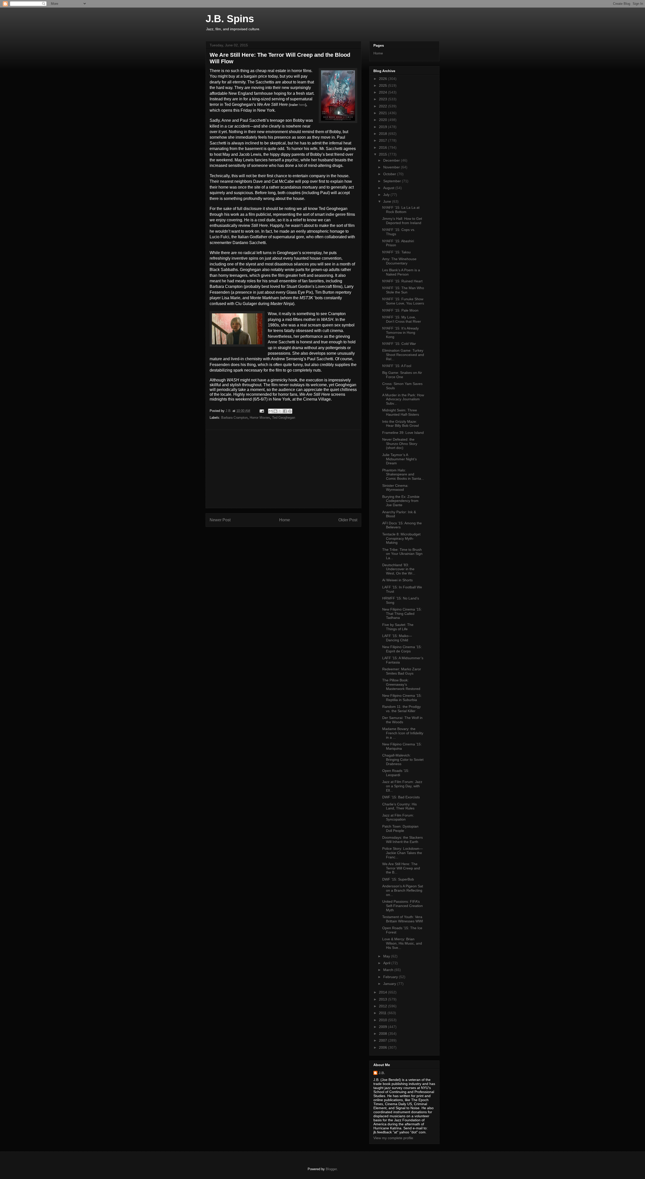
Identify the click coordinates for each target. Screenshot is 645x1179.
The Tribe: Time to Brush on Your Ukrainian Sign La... (402, 554)
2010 (383, 1020)
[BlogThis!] (275, 411)
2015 (383, 154)
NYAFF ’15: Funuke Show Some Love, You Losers (403, 301)
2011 (383, 1013)
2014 (383, 992)
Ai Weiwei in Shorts (397, 580)
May (387, 956)
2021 (383, 113)
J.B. (381, 1073)
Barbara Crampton (234, 417)
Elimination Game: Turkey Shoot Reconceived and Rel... (403, 354)
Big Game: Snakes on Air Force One (402, 375)
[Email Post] (261, 411)
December (392, 160)
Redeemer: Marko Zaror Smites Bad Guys (401, 671)
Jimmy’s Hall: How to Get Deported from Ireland (402, 221)
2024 (383, 92)
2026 (383, 79)
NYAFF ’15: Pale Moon (400, 310)
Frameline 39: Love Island (403, 433)
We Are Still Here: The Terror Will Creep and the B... (401, 868)
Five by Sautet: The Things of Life (397, 627)
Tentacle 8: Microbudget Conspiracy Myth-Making (401, 538)
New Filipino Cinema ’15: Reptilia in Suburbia (402, 697)
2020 (383, 120)
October (390, 174)
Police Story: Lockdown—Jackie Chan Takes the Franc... (402, 853)
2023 (383, 99)
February (391, 977)
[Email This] (270, 411)
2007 (383, 1040)
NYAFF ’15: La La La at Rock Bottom (401, 209)
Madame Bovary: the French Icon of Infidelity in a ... (402, 733)
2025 (383, 85)
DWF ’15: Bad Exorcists (401, 797)
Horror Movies (260, 417)
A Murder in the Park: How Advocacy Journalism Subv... (403, 399)
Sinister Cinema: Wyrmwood (395, 487)
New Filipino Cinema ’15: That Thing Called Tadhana (402, 613)
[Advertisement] (283, 469)
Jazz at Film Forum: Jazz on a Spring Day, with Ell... (402, 786)
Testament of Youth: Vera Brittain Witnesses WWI (402, 919)
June (387, 201)
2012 (383, 1006)
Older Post (347, 520)
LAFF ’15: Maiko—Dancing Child (397, 638)
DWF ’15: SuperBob (398, 879)
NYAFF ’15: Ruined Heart (402, 281)
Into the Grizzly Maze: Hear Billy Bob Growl (400, 423)
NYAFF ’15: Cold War (399, 344)
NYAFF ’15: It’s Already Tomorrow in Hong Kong (400, 332)
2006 (383, 1047)
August (389, 188)
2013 (383, 999)
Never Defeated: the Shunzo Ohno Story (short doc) (399, 443)
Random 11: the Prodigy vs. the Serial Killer (401, 709)
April (387, 963)
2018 (383, 134)
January (390, 984)
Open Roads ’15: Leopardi (395, 773)
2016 (383, 147)
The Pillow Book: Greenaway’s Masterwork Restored (401, 684)
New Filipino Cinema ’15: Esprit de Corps (402, 649)
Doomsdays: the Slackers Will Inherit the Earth (402, 839)
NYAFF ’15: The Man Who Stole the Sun (403, 290)
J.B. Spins (230, 18)
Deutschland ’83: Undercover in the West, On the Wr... (398, 569)
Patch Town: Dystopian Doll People (400, 828)
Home (284, 520)
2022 (383, 106)
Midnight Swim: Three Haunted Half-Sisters (400, 412)
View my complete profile (393, 1138)
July (387, 195)
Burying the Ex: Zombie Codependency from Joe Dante (401, 501)
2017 (383, 140)
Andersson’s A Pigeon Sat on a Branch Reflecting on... (402, 890)
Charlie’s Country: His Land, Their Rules (399, 806)
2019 (383, 127)
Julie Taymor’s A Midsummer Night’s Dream (399, 459)
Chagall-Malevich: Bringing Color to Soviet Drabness (403, 759)
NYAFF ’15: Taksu (396, 252)
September (392, 181)
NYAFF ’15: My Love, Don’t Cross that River (401, 319)
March (388, 970)
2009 (383, 1027)
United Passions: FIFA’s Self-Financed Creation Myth (402, 905)
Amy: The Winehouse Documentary (399, 261)
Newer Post (220, 520)
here (302, 105)
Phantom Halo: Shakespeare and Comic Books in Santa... (403, 474)
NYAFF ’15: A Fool (396, 366)
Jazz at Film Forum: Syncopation (398, 817)
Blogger (331, 1169)
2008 (383, 1034)
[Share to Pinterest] (289, 411)
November (392, 167)
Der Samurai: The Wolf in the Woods (402, 720)
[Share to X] (280, 411)
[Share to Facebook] (284, 411)
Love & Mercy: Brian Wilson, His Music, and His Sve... (402, 943)
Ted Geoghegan (283, 417)
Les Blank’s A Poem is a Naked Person (401, 272)
